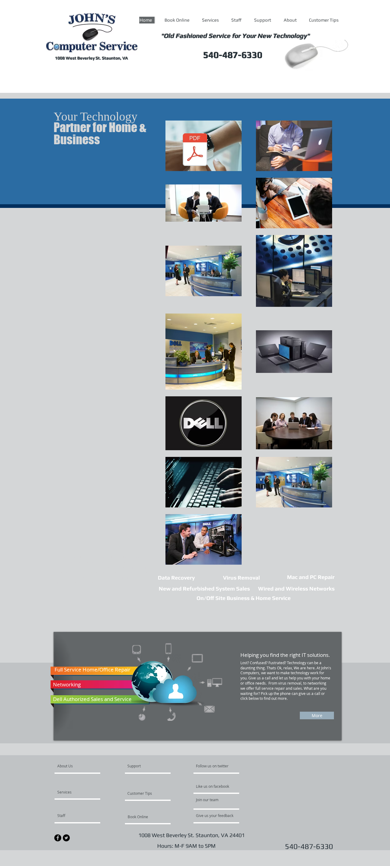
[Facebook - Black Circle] (57, 837)
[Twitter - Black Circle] (66, 837)
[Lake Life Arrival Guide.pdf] (195, 150)
